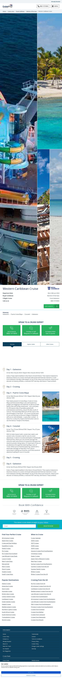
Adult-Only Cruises (7, 541)
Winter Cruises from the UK (39, 574)
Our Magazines (7, 651)
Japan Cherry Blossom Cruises (40, 559)
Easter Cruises (35, 556)
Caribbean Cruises (7, 599)
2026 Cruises (35, 541)
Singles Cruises (6, 572)
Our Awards (6, 648)
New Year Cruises (36, 561)
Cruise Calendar (36, 538)
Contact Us (6, 639)
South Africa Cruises (8, 612)
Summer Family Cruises (38, 569)
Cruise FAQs (6, 636)
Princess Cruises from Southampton (42, 607)
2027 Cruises (35, 543)
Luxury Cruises (6, 559)
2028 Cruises (35, 546)
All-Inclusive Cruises (8, 538)
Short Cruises (6, 569)
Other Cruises (49, 344)
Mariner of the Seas (31, 11)
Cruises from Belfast (37, 612)
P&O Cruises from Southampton (41, 604)
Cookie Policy (35, 644)
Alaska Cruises (6, 584)
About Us (5, 644)
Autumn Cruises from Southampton (42, 551)
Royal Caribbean (20, 11)
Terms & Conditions (37, 639)
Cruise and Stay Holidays (9, 543)
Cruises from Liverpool (38, 615)
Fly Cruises (5, 551)
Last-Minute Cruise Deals (9, 556)
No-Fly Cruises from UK (38, 584)
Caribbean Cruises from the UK (40, 589)
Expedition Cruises (7, 546)
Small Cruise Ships (7, 574)
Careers (34, 636)
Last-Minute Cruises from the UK (41, 594)
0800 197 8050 (55, 301)
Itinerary (12, 344)
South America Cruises (9, 615)
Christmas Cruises (36, 554)
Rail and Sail (5, 564)
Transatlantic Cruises (8, 617)
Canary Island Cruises (8, 596)
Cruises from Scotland (37, 609)
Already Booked (55, 1)
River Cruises (6, 566)
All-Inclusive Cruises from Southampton (43, 599)
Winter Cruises (35, 572)
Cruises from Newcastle (38, 617)
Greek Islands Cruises (8, 602)
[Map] (31, 357)
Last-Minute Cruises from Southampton (43, 602)
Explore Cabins (31, 344)
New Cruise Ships (7, 561)
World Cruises (6, 620)
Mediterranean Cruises (9, 607)
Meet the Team (7, 646)
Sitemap (34, 648)
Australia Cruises (7, 591)
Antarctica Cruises (7, 586)
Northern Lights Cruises (9, 609)
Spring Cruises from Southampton (41, 564)
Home (4, 11)
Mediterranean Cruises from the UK (42, 591)
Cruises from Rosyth (37, 620)
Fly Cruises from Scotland (9, 554)
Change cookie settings (38, 646)
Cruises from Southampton (39, 596)
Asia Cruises (5, 589)
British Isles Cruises (8, 594)
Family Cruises (6, 548)
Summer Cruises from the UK (40, 566)
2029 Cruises (35, 548)
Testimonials (35, 634)
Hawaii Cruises (6, 604)
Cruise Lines (11, 11)
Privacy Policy (35, 641)
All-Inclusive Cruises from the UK (41, 586)
